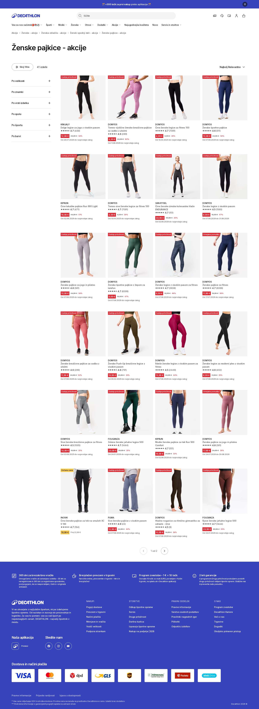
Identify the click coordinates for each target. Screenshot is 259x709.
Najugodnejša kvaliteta (136, 25)
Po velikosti (18, 80)
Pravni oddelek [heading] (180, 601)
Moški (61, 25)
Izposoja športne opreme (142, 626)
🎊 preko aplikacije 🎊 (126, 4)
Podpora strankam (95, 631)
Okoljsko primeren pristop (227, 631)
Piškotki (175, 621)
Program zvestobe (223, 607)
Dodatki (102, 25)
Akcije (115, 25)
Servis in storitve (170, 25)
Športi (49, 25)
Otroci (88, 25)
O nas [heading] (217, 601)
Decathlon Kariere (223, 612)
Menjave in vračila (95, 621)
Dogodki (218, 626)
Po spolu (16, 114)
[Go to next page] (164, 551)
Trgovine (218, 621)
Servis (132, 612)
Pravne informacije (181, 607)
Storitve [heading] (134, 601)
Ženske (75, 25)
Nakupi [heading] (90, 601)
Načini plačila (93, 617)
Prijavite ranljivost (45, 695)
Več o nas (219, 617)
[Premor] (245, 4)
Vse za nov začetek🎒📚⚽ (26, 25)
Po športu (17, 125)
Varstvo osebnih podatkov (185, 612)
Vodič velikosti (93, 626)
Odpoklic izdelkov (180, 626)
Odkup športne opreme (141, 607)
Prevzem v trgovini (95, 612)
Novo (155, 25)
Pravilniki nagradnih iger (184, 617)
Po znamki (17, 91)
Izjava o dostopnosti (70, 695)
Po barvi (16, 136)
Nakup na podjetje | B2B (141, 631)
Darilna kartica (136, 621)
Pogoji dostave (94, 607)
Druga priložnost (137, 617)
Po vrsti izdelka (20, 103)
